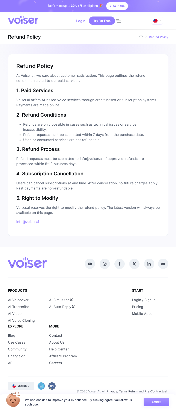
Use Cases (16, 342)
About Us (56, 342)
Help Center (59, 349)
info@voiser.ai (27, 221)
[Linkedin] (149, 264)
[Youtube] (90, 264)
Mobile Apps (142, 313)
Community (17, 349)
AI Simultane (59, 300)
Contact (55, 335)
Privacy (112, 391)
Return (133, 391)
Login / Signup (144, 300)
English (22, 385)
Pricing (137, 307)
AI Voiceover (18, 300)
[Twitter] (134, 264)
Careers (55, 363)
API (10, 363)
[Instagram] (105, 264)
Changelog (17, 356)
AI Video (15, 313)
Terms (123, 391)
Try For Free (102, 21)
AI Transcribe (18, 307)
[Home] (141, 37)
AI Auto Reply (60, 307)
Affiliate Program (63, 356)
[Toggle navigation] (118, 21)
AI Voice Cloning (21, 320)
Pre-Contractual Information (156, 393)
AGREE (156, 402)
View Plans (116, 6)
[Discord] (163, 264)
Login (80, 21)
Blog (11, 335)
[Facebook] (119, 264)
